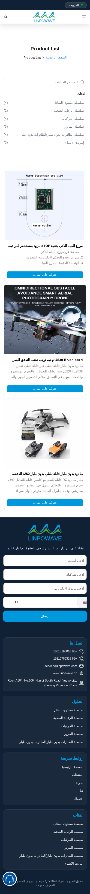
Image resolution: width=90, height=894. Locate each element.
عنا (82, 791)
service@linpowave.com (61, 666)
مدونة (80, 783)
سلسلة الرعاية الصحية (68, 718)
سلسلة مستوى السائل (68, 710)
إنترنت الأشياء (74, 863)
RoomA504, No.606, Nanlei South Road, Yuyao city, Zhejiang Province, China (42, 683)
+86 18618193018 (65, 651)
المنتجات (78, 775)
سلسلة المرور (74, 734)
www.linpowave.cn (65, 673)
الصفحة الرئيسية (56, 57)
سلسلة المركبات (72, 726)
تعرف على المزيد (45, 274)
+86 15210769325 (65, 658)
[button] (82, 602)
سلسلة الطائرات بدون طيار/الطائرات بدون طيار (51, 742)
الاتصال (79, 799)
